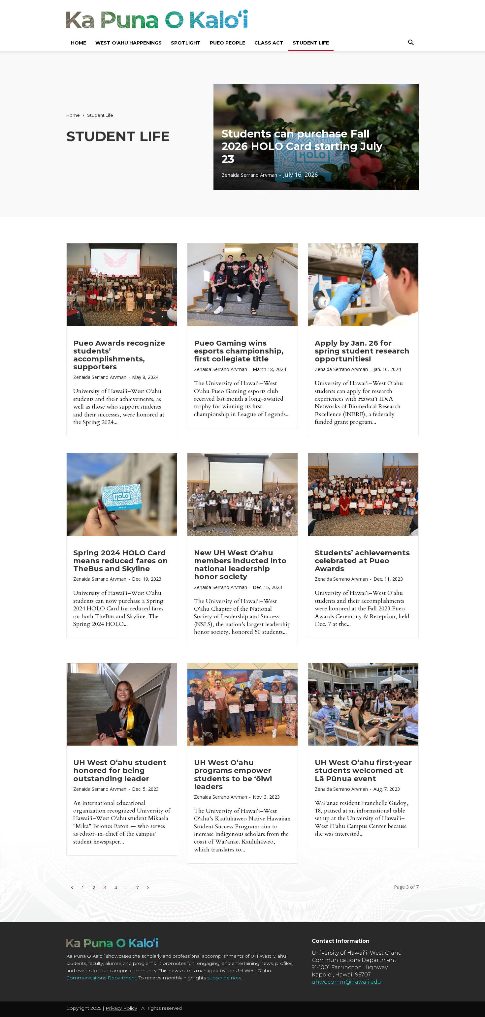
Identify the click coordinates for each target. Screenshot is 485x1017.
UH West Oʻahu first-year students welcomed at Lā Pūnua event (363, 770)
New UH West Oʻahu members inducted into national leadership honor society (240, 564)
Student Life (311, 43)
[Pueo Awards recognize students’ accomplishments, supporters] (122, 284)
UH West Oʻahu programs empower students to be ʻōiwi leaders (233, 774)
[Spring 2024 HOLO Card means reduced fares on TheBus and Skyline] (122, 494)
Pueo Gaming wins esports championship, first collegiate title (238, 351)
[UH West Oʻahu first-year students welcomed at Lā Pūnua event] (363, 704)
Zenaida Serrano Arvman (99, 377)
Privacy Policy (121, 1008)
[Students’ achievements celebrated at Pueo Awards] (363, 494)
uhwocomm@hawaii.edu (346, 982)
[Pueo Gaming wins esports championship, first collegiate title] (242, 284)
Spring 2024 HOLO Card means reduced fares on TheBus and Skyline (120, 560)
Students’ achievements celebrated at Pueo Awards (362, 560)
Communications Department (101, 978)
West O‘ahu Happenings (128, 43)
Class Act (268, 43)
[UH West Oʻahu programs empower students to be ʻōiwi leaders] (242, 704)
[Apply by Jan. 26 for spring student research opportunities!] (363, 284)
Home (78, 43)
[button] (411, 42)
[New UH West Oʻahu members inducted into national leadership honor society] (242, 494)
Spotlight (186, 43)
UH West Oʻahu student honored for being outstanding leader (120, 770)
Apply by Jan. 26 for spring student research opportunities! (362, 351)
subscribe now (224, 978)
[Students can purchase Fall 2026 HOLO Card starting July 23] (316, 137)
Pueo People (227, 43)
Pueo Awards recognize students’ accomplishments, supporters (119, 355)
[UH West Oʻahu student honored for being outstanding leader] (122, 704)
